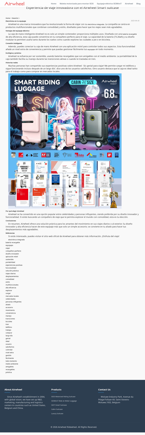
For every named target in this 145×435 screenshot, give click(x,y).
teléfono (9, 327)
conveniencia (11, 313)
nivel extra (10, 352)
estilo (8, 282)
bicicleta (9, 321)
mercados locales (12, 296)
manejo (8, 316)
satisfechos (10, 347)
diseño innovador (12, 254)
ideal (7, 341)
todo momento (11, 361)
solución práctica (12, 271)
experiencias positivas (14, 265)
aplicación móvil (12, 256)
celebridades (11, 299)
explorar (9, 290)
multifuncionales (12, 285)
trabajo (8, 330)
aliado (8, 304)
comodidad (10, 279)
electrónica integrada (96, 24)
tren (7, 324)
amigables (10, 367)
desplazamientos (12, 276)
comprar (9, 333)
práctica (9, 372)
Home (53, 3)
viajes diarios (11, 273)
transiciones (10, 319)
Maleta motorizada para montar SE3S (77, 3)
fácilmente (10, 358)
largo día (9, 336)
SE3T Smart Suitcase (59, 405)
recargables (10, 369)
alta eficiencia (11, 288)
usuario (8, 344)
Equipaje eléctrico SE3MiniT (109, 3)
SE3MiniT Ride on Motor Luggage (64, 401)
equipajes (91, 49)
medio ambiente (12, 364)
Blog (138, 3)
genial (8, 338)
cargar (8, 293)
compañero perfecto (13, 251)
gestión (8, 355)
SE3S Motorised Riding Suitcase (63, 396)
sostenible (9, 259)
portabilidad (10, 262)
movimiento (10, 310)
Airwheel (129, 3)
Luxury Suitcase (57, 413)
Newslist (15, 18)
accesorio (9, 307)
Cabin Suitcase (57, 409)
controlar (9, 350)
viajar (8, 248)
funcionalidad (11, 268)
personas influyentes (14, 302)
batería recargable (130, 34)
